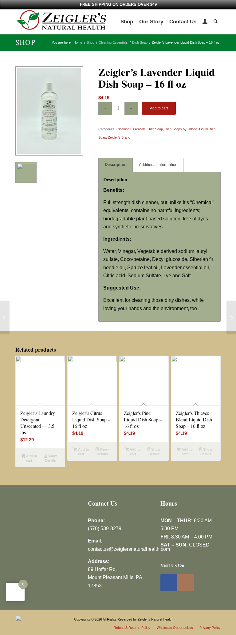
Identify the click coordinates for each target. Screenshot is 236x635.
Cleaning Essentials (131, 129)
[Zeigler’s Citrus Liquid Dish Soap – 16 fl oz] (5, 317)
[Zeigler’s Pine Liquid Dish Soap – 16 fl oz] (231, 317)
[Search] (215, 22)
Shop (25, 42)
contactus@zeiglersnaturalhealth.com (129, 549)
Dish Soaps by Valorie (181, 129)
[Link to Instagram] (185, 582)
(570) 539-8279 (104, 528)
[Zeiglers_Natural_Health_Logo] (61, 22)
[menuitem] (126, 22)
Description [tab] (116, 164)
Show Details (51, 458)
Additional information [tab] (158, 164)
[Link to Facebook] (168, 582)
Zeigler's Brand (119, 137)
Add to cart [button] (31, 458)
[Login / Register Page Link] (204, 22)
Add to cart (159, 108)
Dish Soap (155, 129)
